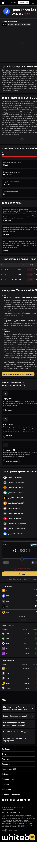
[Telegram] (3, 800)
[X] (14, 800)
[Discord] (17, 800)
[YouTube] (21, 800)
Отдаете (6, 544)
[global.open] (32, 2)
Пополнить (9, 436)
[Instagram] (10, 800)
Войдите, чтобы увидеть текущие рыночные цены (22, 579)
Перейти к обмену (11, 461)
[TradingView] (29, 800)
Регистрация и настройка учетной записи (18, 374)
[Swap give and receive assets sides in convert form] (22, 559)
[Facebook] (6, 800)
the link (24, 826)
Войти (13, 3)
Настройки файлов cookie (11, 812)
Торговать (8, 410)
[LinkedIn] (25, 800)
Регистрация (23, 3)
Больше (21, 616)
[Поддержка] (32, 837)
